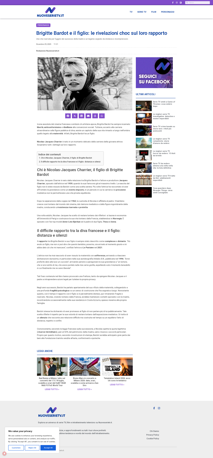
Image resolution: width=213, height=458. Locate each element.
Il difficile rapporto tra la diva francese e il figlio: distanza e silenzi (70, 162)
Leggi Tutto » (52, 389)
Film (153, 12)
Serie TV (141, 12)
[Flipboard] (181, 3)
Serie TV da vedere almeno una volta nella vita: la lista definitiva (163, 165)
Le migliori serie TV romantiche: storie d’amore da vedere (161, 141)
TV (131, 12)
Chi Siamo (154, 431)
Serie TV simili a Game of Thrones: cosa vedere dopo (164, 104)
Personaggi (167, 12)
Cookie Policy (153, 438)
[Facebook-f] (173, 3)
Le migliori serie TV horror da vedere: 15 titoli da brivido (164, 153)
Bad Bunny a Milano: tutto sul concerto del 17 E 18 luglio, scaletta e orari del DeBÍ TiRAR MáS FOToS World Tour (52, 382)
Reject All (32, 448)
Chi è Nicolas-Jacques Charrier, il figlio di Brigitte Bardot (66, 158)
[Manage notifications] (4, 454)
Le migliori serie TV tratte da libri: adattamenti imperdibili (164, 178)
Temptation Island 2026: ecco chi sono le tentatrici (117, 379)
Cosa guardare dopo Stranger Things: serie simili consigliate (162, 190)
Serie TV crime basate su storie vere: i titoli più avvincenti (164, 128)
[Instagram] (177, 3)
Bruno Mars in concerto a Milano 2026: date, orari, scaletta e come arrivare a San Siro (84, 382)
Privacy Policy (152, 435)
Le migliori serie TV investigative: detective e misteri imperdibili (164, 116)
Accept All (48, 448)
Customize (16, 448)
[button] (68, 115)
